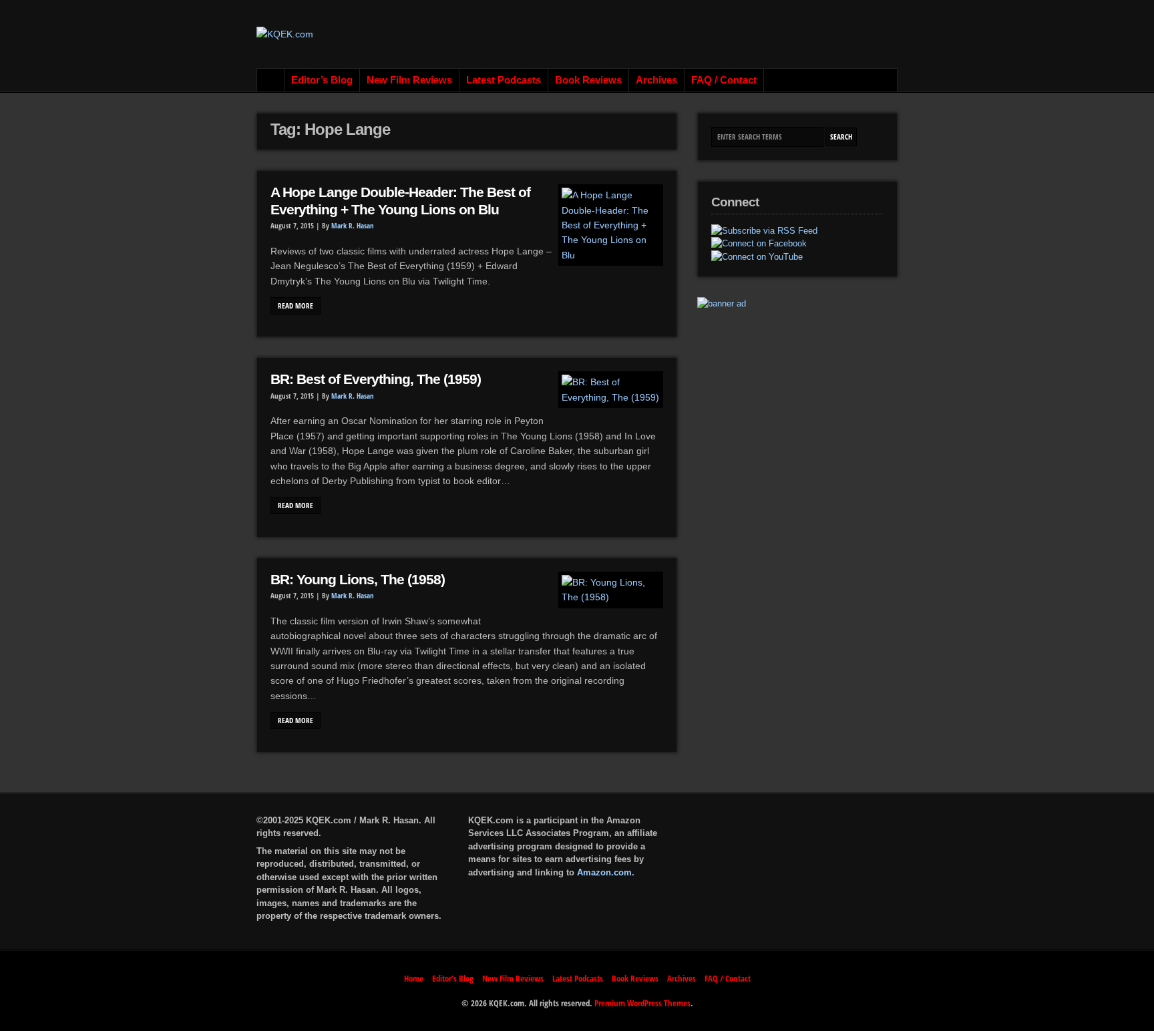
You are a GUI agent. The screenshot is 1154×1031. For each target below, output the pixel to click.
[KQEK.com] (284, 34)
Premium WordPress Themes (642, 1003)
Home (270, 80)
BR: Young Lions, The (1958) (357, 580)
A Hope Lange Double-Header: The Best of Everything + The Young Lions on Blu (400, 201)
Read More (295, 306)
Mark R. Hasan (352, 225)
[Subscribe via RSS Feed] (764, 231)
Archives (656, 80)
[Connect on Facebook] (759, 243)
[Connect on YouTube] (757, 257)
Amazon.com (604, 872)
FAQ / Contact (724, 80)
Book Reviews (588, 80)
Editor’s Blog (322, 80)
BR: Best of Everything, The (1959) (375, 379)
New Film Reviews (409, 80)
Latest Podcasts (503, 80)
